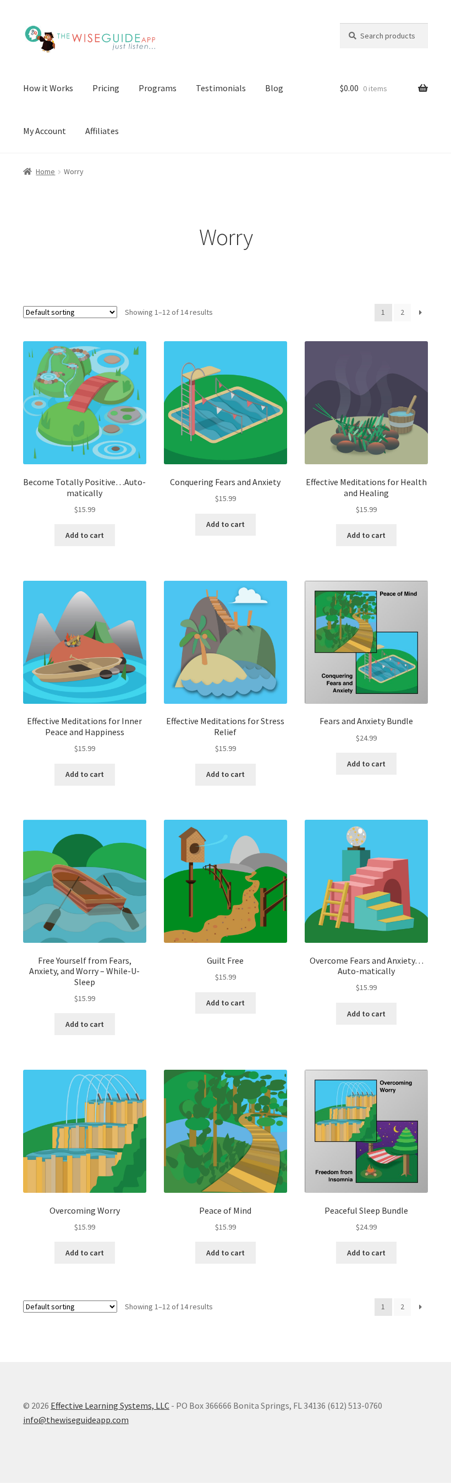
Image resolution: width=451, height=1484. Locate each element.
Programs (158, 87)
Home (45, 171)
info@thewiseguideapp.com (76, 1419)
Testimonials (221, 87)
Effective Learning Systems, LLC (110, 1405)
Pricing (105, 87)
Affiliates (102, 130)
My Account (44, 130)
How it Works (48, 87)
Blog (274, 87)
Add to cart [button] (84, 535)
